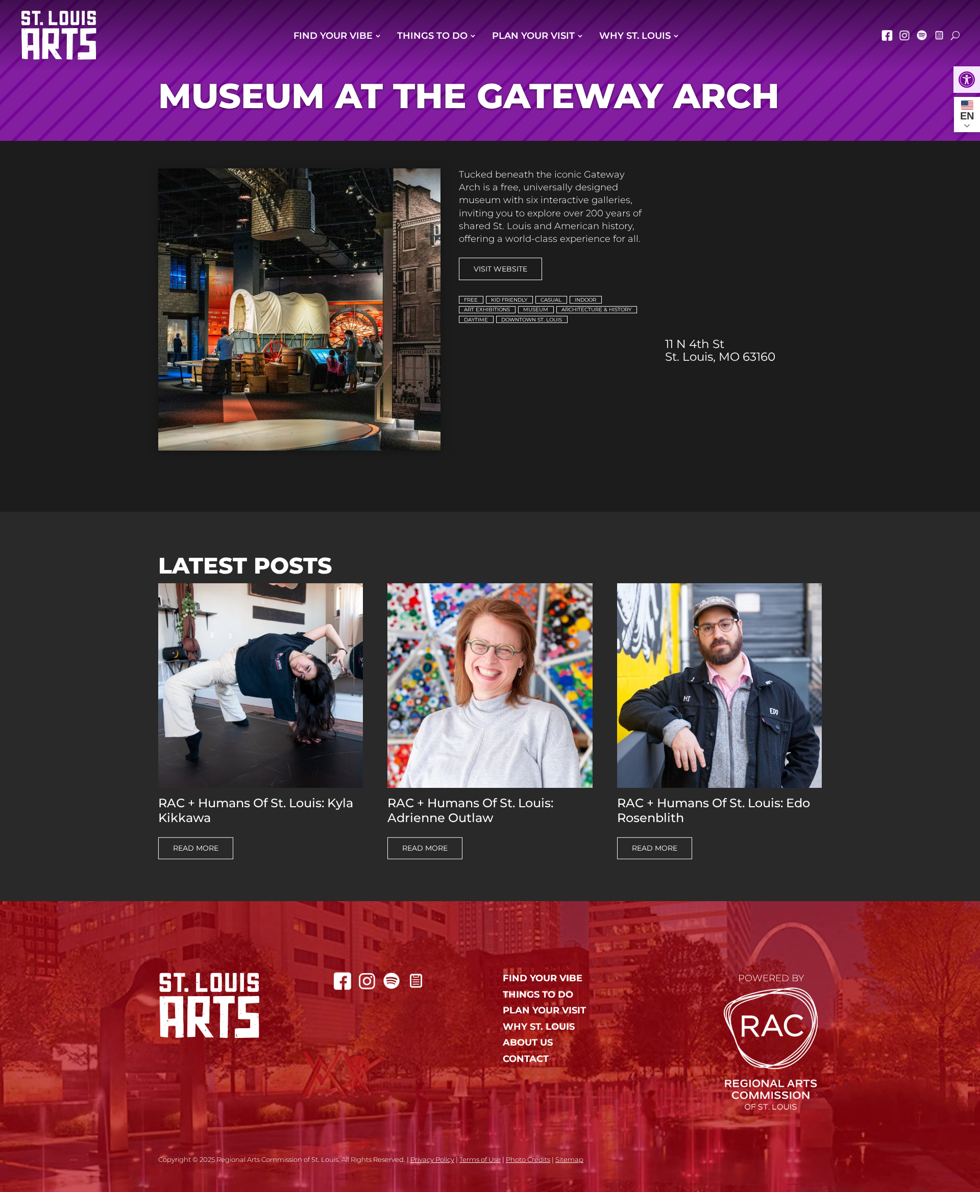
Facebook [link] (887, 35)
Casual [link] (551, 300)
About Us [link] (528, 1042)
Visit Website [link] (500, 269)
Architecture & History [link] (596, 309)
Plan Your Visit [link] (533, 35)
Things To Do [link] (432, 35)
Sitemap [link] (569, 1159)
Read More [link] (195, 848)
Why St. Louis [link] (635, 35)
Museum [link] (535, 309)
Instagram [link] (904, 35)
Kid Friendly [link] (509, 300)
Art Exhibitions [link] (487, 309)
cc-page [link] (939, 35)
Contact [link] (526, 1059)
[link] (966, 79)
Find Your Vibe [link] (333, 35)
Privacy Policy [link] (432, 1159)
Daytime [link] (476, 319)
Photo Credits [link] (528, 1159)
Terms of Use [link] (480, 1159)
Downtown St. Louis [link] (531, 319)
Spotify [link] (921, 35)
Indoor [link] (585, 300)
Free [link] (471, 300)
